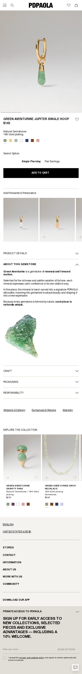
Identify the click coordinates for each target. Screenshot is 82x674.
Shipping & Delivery (14, 410)
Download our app (16, 600)
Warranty (68, 410)
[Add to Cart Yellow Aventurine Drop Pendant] (44, 237)
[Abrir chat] (75, 667)
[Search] (12, 5)
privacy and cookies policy (31, 658)
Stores (8, 547)
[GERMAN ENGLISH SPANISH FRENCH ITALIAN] (41, 524)
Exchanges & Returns (44, 410)
